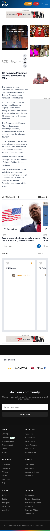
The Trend (29, 449)
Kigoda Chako (30, 452)
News (21, 62)
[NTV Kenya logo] (5, 4)
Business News (8, 441)
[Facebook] (25, 55)
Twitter (4, 499)
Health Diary (30, 441)
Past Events (29, 468)
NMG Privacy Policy (33, 503)
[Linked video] (39, 31)
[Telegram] (25, 62)
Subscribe (25, 414)
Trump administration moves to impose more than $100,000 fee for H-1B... (21, 239)
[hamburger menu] (46, 3)
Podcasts (8, 438)
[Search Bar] (42, 4)
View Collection (23, 275)
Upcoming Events (32, 472)
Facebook (6, 506)
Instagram (6, 503)
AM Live (5, 472)
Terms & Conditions (33, 499)
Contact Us (29, 514)
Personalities (30, 495)
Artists (4, 476)
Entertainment (7, 445)
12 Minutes (11, 268)
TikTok (5, 495)
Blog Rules (29, 506)
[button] (45, 3)
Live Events (29, 465)
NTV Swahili (30, 438)
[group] (8, 368)
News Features (31, 445)
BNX (3, 483)
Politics (5, 452)
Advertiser (29, 476)
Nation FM (29, 434)
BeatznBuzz (7, 479)
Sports (4, 449)
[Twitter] (25, 59)
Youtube (5, 510)
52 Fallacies (6, 468)
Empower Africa (31, 510)
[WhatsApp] (25, 66)
